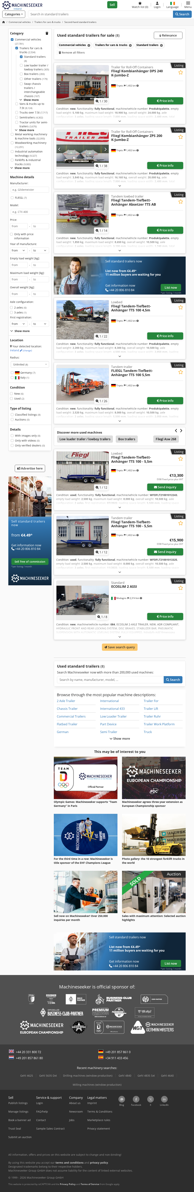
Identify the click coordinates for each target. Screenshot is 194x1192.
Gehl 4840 (125, 1075)
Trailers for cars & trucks (31, 50)
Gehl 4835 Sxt (146, 1075)
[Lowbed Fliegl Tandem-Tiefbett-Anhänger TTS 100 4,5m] (82, 319)
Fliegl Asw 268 (166, 439)
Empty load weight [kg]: (25, 258)
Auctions (22, 419)
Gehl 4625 (26, 1075)
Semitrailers (31, 117)
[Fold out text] (120, 121)
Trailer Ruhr (152, 716)
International (109, 701)
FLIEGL (21, 197)
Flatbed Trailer (67, 724)
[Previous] (59, 84)
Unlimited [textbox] (20, 364)
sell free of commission (30, 561)
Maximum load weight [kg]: (27, 273)
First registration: (21, 317)
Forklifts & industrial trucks (28, 162)
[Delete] (88, 45)
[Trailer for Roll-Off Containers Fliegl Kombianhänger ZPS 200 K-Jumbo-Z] (82, 149)
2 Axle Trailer (66, 701)
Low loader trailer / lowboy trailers (36, 67)
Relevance (169, 35)
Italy (24, 377)
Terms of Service (90, 1184)
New (18, 393)
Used (19, 398)
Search (183, 14)
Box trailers (34, 74)
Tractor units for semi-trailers (34, 124)
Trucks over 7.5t (34, 112)
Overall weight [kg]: (22, 287)
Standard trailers (35, 59)
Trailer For (151, 701)
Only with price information (24, 236)
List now (171, 287)
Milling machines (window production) (97, 1084)
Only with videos (27, 440)
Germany (27, 372)
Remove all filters (73, 52)
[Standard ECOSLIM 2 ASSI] (82, 600)
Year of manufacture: (23, 244)
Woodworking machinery (30, 145)
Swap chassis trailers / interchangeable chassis (34, 90)
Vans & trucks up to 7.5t (32, 106)
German (63, 732)
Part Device (108, 724)
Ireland (21, 350)
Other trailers (36, 79)
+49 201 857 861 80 (29, 1058)
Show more (121, 738)
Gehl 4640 (167, 1075)
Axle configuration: (22, 302)
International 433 (112, 709)
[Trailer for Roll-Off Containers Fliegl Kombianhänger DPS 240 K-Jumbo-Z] (82, 84)
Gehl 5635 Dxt (48, 1075)
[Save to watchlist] (180, 72)
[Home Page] (3, 22)
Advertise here (31, 468)
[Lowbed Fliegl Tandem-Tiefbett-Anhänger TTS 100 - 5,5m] (82, 471)
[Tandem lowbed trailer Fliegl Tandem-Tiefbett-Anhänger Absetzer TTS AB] (82, 214)
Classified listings (28, 414)
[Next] (105, 84)
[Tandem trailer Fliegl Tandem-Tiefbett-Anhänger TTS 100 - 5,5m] (82, 535)
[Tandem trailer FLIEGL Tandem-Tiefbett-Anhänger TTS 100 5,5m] (82, 384)
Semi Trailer (108, 732)
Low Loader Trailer (113, 716)
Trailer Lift (151, 709)
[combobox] (30, 364)
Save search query (121, 647)
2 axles (20, 307)
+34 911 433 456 (116, 1058)
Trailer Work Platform (159, 724)
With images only (27, 435)
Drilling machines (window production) (87, 1075)
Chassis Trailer (67, 709)
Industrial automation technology (29, 153)
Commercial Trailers (71, 716)
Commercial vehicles (28, 41)
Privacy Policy (68, 1184)
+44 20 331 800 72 (28, 1052)
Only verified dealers (30, 445)
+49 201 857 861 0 (118, 1052)
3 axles (20, 312)
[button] (188, 4)
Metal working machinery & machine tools (31, 136)
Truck (148, 732)
